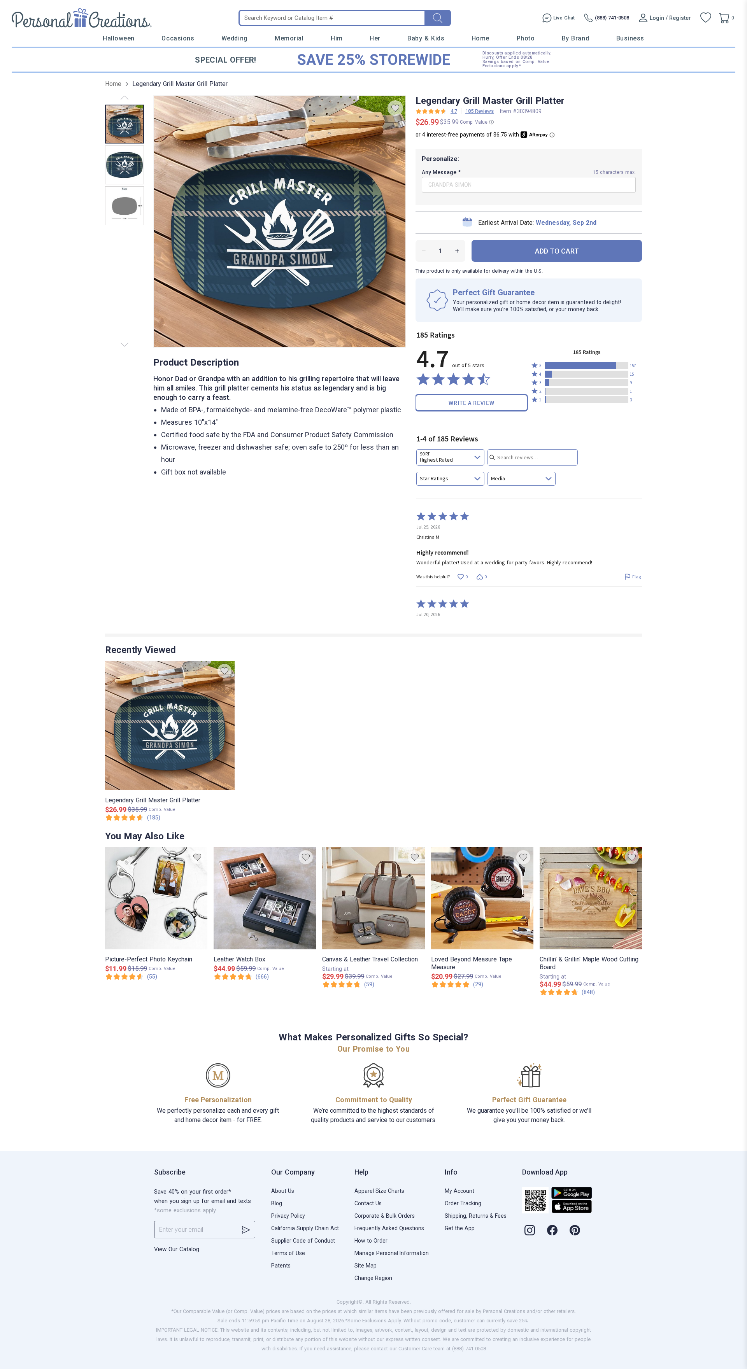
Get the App (460, 1228)
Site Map (365, 1265)
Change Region (373, 1278)
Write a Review (471, 402)
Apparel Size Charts (379, 1191)
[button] (586, 365)
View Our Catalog (176, 1249)
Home (480, 38)
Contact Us (368, 1203)
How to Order (371, 1241)
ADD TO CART (557, 251)
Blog (276, 1203)
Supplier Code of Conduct (303, 1241)
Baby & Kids (425, 38)
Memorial (289, 38)
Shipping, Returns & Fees (476, 1216)
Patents (281, 1265)
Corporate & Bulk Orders (384, 1216)
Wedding (234, 38)
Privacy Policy (288, 1216)
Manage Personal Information (391, 1253)
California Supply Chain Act (305, 1228)
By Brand (575, 38)
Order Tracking (463, 1203)
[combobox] (450, 457)
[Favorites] (706, 18)
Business (630, 38)
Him (337, 38)
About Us (282, 1191)
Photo (526, 38)
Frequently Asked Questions (389, 1228)
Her (375, 38)
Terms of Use (288, 1253)
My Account (459, 1191)
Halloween (119, 38)
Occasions (177, 38)
